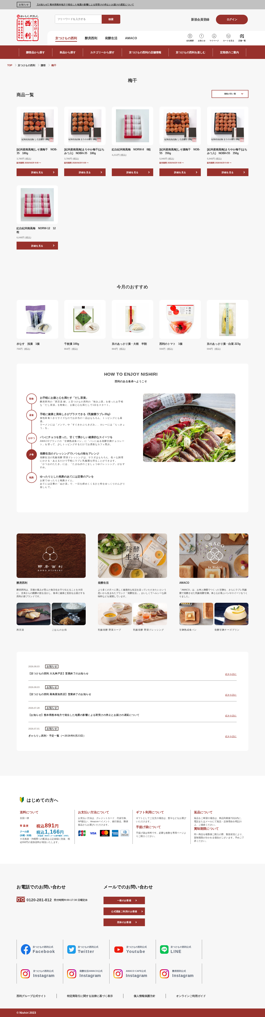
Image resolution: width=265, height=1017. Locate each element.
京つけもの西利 (66, 38)
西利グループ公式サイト (31, 996)
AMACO (131, 38)
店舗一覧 (242, 41)
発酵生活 (111, 38)
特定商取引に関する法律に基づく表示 (90, 996)
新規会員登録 (200, 19)
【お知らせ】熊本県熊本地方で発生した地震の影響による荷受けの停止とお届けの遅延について (85, 4)
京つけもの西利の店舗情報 (145, 52)
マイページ (214, 41)
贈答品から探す (35, 52)
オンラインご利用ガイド (191, 996)
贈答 (43, 65)
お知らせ (201, 41)
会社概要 (190, 41)
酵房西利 (91, 38)
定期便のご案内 (229, 52)
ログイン (232, 19)
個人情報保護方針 (144, 996)
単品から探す (68, 52)
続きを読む (231, 674)
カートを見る (228, 41)
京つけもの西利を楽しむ (190, 52)
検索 (110, 19)
